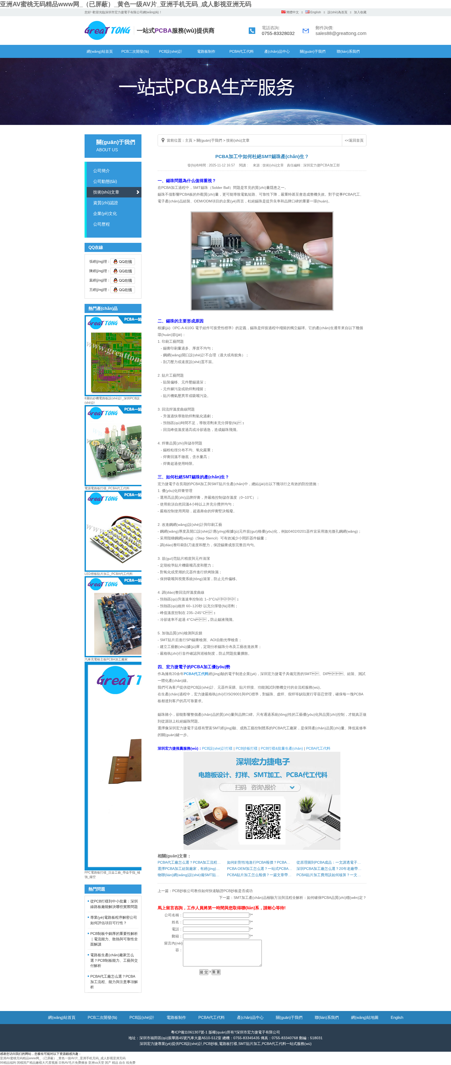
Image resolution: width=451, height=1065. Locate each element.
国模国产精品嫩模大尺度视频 (37, 1062)
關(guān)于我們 (312, 51)
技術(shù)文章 (106, 192)
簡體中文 (292, 12)
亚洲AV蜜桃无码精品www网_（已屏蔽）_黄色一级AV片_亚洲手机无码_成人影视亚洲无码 (125, 4)
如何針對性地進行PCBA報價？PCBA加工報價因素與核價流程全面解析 (259, 862)
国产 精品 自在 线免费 (120, 1062)
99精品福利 (8, 1062)
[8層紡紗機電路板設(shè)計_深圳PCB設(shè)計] (125, 395)
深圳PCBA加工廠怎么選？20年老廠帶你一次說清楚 (329, 869)
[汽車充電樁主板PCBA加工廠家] (125, 656)
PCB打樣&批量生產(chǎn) (282, 748)
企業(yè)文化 (105, 213)
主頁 (188, 140)
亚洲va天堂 (96, 1062)
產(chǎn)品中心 (277, 51)
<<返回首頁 (354, 140)
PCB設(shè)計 (170, 51)
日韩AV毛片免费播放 (72, 1062)
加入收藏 (360, 12)
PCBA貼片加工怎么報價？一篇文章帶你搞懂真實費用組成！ (259, 875)
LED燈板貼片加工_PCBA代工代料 (109, 574)
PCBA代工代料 (241, 51)
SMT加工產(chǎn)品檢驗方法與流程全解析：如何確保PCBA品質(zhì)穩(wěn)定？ (300, 897)
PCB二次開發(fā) (135, 51)
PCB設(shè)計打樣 (217, 748)
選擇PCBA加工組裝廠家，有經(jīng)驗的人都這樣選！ (190, 869)
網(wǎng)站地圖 (364, 1017)
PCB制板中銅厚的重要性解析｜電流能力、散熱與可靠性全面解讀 (114, 938)
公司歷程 (101, 224)
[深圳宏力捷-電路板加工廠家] (111, 40)
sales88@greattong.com (341, 33)
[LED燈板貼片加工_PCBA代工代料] (125, 571)
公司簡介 (101, 171)
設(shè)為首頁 (337, 12)
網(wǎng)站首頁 (100, 51)
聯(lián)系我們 (348, 51)
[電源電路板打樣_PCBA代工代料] (125, 485)
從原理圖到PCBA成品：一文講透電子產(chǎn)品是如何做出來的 (329, 862)
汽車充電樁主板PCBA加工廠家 (106, 659)
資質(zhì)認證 (105, 203)
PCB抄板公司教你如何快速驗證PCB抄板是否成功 (212, 891)
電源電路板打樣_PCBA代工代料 (107, 488)
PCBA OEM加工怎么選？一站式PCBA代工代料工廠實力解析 (259, 869)
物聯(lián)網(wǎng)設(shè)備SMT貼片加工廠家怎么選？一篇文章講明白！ (190, 875)
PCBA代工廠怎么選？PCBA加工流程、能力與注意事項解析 (190, 862)
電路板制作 (206, 51)
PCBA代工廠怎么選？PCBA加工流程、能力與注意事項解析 (114, 981)
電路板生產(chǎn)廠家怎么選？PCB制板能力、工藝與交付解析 (114, 960)
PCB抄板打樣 (247, 748)
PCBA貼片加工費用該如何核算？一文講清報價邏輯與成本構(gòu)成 (329, 875)
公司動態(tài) (105, 181)
